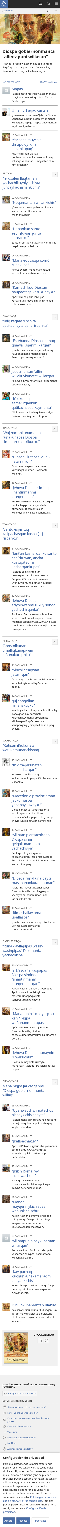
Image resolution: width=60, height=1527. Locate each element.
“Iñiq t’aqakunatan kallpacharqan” (27, 767)
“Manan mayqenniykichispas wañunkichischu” (28, 1206)
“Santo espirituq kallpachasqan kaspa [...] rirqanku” (22, 534)
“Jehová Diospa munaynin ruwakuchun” (33, 1055)
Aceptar (9, 1520)
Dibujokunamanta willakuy (34, 1305)
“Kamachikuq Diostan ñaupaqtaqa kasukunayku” (34, 289)
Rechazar (23, 1520)
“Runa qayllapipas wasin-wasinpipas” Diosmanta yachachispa (22, 950)
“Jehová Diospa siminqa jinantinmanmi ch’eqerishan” (31, 492)
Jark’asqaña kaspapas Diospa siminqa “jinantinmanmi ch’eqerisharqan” (29, 977)
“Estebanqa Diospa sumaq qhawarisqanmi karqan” (33, 343)
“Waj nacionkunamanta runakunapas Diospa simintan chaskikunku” (21, 437)
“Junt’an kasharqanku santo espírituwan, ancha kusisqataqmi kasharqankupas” (34, 560)
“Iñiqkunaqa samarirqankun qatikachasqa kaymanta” (32, 403)
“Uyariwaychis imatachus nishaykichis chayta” (32, 1112)
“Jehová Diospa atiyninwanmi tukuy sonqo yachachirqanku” (34, 605)
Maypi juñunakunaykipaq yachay (20, 1413)
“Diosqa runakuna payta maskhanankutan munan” (33, 880)
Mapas (17, 88)
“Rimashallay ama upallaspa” (26, 915)
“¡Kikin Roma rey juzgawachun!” (25, 1173)
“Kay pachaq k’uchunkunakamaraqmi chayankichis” (32, 1276)
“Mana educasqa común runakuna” (32, 262)
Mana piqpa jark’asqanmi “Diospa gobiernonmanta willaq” (23, 1090)
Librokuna (8, 10)
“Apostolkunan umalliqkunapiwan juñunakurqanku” (17, 650)
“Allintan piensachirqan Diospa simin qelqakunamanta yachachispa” (31, 841)
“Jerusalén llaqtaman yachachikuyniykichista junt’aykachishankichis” (21, 183)
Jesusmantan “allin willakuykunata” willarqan (33, 373)
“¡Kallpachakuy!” (25, 1141)
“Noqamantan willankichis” (34, 202)
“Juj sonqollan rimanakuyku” (23, 703)
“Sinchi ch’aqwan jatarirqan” (25, 672)
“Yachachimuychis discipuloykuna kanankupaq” (26, 144)
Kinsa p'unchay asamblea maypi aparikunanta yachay (25, 1420)
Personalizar (40, 1520)
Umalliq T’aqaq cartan (30, 110)
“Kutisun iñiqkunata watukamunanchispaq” (21, 747)
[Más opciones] (55, 11)
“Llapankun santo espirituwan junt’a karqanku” (26, 233)
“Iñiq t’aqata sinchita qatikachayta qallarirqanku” (25, 323)
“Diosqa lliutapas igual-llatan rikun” (31, 459)
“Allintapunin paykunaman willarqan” (33, 1243)
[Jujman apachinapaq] (48, 11)
